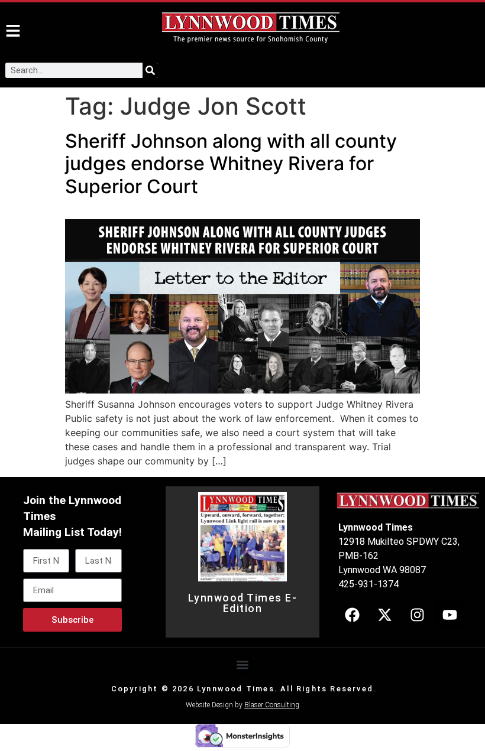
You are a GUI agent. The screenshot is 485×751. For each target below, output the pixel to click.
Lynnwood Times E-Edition (243, 603)
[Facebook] (352, 614)
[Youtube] (449, 614)
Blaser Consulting (271, 705)
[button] (243, 665)
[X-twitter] (384, 614)
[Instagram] (417, 614)
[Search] (150, 70)
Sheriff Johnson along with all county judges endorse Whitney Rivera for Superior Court (231, 163)
